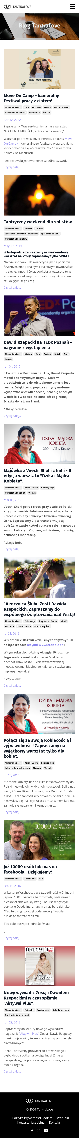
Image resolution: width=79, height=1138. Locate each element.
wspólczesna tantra (15, 112)
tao (41, 878)
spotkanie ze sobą (50, 233)
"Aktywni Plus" (29, 1034)
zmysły (8, 359)
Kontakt (54, 1122)
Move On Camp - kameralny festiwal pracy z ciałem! (31, 98)
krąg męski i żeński (48, 621)
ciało (37, 354)
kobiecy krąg (47, 487)
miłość (64, 621)
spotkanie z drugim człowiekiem (21, 233)
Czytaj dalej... (12, 167)
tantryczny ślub (42, 626)
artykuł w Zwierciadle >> (45, 645)
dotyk (57, 354)
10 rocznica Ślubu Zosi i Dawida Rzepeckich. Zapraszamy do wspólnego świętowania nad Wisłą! (39, 609)
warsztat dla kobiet (15, 493)
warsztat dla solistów (16, 239)
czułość (39, 228)
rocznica (9, 626)
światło (46, 112)
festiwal (36, 107)
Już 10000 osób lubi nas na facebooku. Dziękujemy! (30, 869)
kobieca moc (47, 763)
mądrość (37, 768)
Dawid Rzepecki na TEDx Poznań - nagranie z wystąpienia (38, 345)
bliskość (28, 228)
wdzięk (31, 493)
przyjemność (43, 1010)
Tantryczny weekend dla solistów (38, 221)
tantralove (30, 878)
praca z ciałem (61, 107)
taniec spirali (24, 626)
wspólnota (34, 112)
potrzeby (29, 1010)
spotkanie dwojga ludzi (17, 1015)
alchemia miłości (13, 107)
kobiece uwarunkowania (17, 768)
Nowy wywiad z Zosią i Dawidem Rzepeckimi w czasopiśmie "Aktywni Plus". (36, 998)
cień (26, 107)
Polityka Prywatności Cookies (32, 1118)
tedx (66, 354)
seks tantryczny (61, 1010)
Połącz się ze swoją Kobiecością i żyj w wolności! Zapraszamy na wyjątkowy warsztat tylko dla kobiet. (37, 748)
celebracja (29, 621)
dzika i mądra (31, 487)
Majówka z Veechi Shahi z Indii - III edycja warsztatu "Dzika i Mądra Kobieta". (38, 476)
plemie (47, 107)
